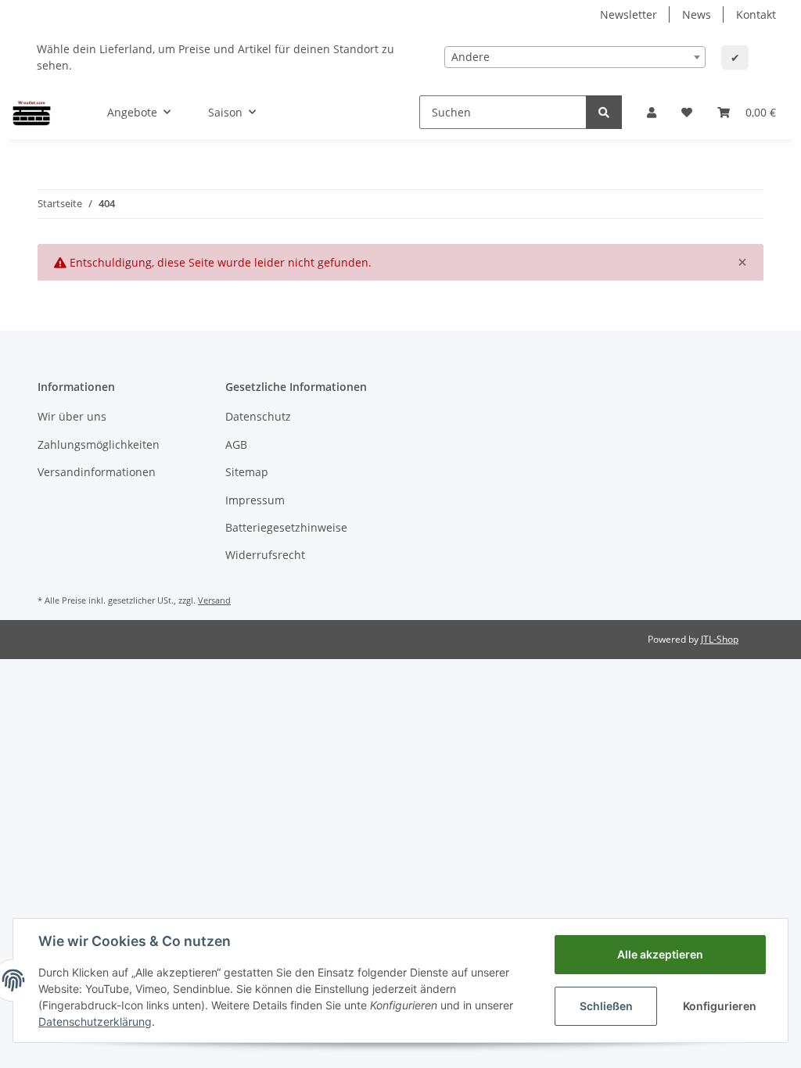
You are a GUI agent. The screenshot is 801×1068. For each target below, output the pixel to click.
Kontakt (756, 14)
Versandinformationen (97, 471)
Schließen (606, 1005)
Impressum (255, 500)
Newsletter (628, 14)
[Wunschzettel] (687, 112)
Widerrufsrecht (265, 554)
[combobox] (575, 57)
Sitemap (246, 471)
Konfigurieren (719, 1005)
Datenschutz (258, 416)
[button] (651, 112)
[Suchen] (604, 112)
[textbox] (575, 57)
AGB (236, 444)
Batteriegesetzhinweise (286, 527)
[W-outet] (32, 111)
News (696, 14)
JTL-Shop (719, 639)
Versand (214, 600)
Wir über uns (72, 416)
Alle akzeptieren (660, 954)
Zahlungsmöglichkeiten (99, 444)
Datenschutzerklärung (95, 1021)
